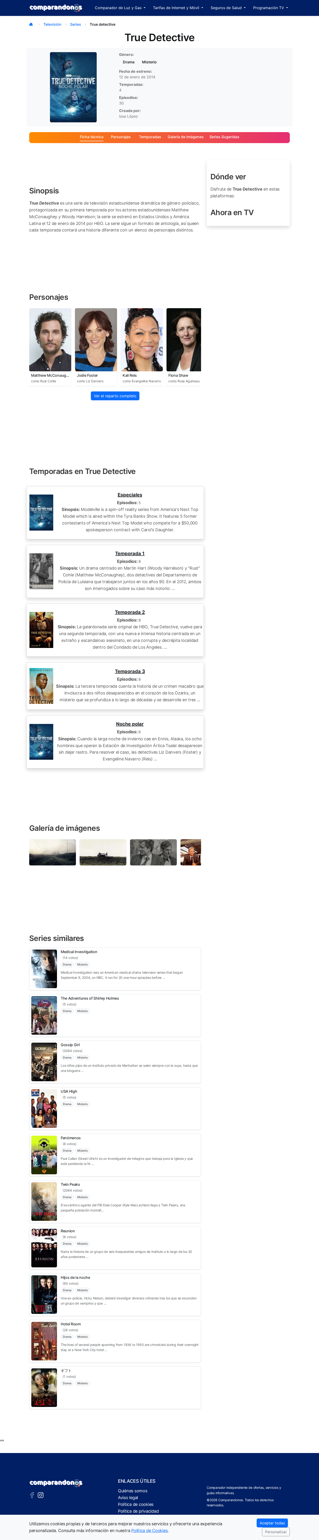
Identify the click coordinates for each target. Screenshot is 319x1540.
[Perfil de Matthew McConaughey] (50, 339)
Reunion (68, 1231)
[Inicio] (32, 24)
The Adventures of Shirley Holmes (90, 998)
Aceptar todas (272, 1523)
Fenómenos (71, 1137)
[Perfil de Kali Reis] (142, 339)
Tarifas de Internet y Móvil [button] (176, 7)
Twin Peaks (70, 1184)
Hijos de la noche (75, 1277)
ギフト (66, 1370)
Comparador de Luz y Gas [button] (119, 7)
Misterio (149, 62)
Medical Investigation (79, 951)
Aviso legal (128, 1497)
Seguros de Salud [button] (227, 7)
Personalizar (276, 1531)
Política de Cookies (149, 1530)
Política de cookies (135, 1504)
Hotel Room (71, 1324)
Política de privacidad (138, 1511)
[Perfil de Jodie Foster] (96, 339)
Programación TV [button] (269, 7)
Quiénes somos (132, 1490)
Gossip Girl (70, 1044)
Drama (129, 62)
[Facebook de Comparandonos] (32, 1494)
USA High (69, 1091)
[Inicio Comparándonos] (56, 8)
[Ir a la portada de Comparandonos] (56, 1483)
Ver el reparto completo (115, 396)
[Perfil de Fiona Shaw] (188, 339)
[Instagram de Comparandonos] (40, 1494)
